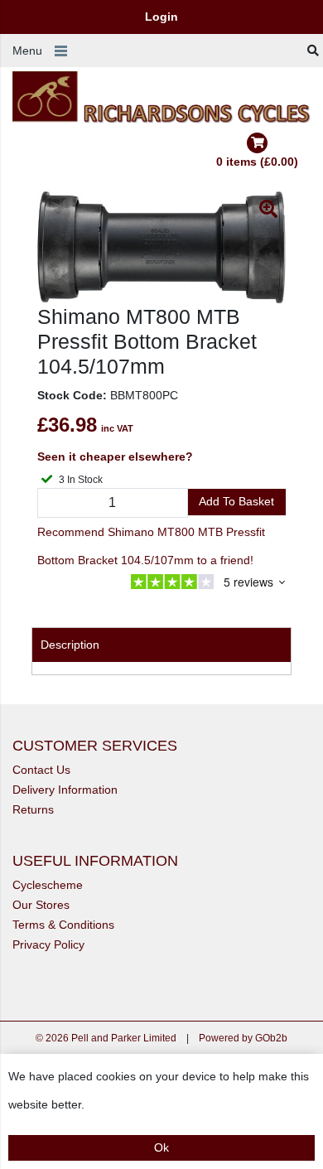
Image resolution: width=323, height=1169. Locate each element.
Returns (33, 809)
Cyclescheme (47, 884)
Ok (161, 1147)
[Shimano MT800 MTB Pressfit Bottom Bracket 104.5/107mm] (161, 247)
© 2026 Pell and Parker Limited (106, 1038)
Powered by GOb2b (243, 1038)
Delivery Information (65, 789)
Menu (27, 50)
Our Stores (41, 904)
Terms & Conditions (63, 924)
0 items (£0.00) (257, 161)
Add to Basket (236, 501)
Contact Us (41, 769)
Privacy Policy (48, 944)
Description (70, 644)
